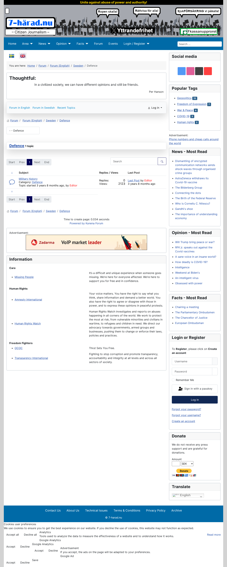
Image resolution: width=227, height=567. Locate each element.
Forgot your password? (186, 409)
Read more (214, 534)
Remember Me (185, 380)
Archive (176, 510)
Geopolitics (184, 98)
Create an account (183, 421)
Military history (28, 178)
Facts (80, 43)
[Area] (31, 44)
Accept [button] (10, 546)
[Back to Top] (222, 562)
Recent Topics (66, 107)
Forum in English (19, 107)
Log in (195, 399)
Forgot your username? (186, 415)
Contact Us (53, 510)
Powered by (77, 223)
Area (25, 43)
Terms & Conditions (127, 510)
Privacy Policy (156, 510)
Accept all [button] (12, 534)
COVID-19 (183, 116)
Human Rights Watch (28, 323)
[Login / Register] (147, 44)
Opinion (61, 43)
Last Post (134, 180)
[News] (48, 44)
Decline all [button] (30, 534)
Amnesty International (28, 299)
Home (12, 43)
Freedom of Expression (191, 104)
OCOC (19, 348)
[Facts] (86, 44)
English (185, 495)
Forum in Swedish (44, 107)
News (42, 43)
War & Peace (185, 110)
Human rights (185, 122)
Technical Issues (96, 510)
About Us (72, 510)
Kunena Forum (94, 223)
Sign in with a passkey (197, 388)
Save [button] (35, 560)
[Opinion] (69, 44)
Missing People (24, 277)
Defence (16, 146)
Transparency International (31, 358)
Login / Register (134, 43)
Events (113, 43)
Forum (98, 43)
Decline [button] (25, 546)
